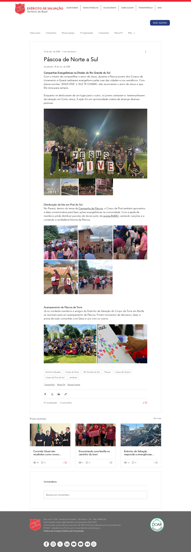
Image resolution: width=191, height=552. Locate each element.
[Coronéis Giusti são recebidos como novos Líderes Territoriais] (50, 435)
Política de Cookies (52, 531)
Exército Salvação (53, 372)
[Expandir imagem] (95, 144)
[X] (60, 544)
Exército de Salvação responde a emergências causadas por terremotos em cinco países (140, 453)
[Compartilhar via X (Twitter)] (52, 394)
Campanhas (51, 33)
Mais (130, 33)
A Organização (86, 33)
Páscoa (107, 372)
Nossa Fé (119, 33)
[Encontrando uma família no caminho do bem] (95, 435)
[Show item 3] (87, 187)
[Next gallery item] (144, 143)
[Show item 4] (104, 187)
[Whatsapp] (93, 544)
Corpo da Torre (72, 372)
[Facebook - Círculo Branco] (46, 544)
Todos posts (35, 33)
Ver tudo (157, 418)
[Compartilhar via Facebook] (45, 394)
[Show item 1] (52, 187)
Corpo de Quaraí (122, 372)
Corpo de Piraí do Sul (55, 377)
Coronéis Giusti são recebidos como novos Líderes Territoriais (46, 453)
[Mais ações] (145, 51)
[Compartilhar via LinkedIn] (58, 394)
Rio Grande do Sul (92, 372)
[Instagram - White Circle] (53, 544)
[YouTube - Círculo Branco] (73, 544)
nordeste (73, 377)
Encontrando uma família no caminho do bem (94, 453)
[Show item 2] (69, 187)
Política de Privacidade (73, 531)
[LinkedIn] (67, 544)
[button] (72, 8)
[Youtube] (80, 544)
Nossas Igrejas (68, 33)
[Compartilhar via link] (65, 394)
